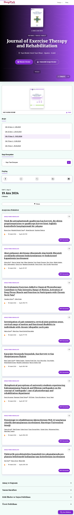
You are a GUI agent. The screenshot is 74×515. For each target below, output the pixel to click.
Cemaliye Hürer (8, 299)
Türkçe (59, 2)
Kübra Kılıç (7, 262)
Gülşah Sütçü (44, 429)
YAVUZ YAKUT (40, 35)
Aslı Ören (6, 461)
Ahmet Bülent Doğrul (10, 362)
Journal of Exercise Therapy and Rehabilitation (37, 43)
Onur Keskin (50, 360)
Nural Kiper (54, 264)
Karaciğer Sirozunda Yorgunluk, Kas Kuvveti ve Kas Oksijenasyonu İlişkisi (29, 355)
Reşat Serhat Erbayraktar (26, 331)
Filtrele (38, 204)
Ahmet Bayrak (30, 230)
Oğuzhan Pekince (40, 230)
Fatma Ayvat (7, 429)
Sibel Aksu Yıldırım (9, 431)
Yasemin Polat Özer (30, 360)
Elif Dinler (31, 397)
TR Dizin (37, 71)
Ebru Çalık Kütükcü (9, 264)
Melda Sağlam (58, 262)
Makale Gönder (24, 62)
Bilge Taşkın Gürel (9, 360)
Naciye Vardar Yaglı (17, 262)
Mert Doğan (16, 429)
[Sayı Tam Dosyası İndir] (69, 162)
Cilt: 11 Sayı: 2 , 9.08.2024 (13, 141)
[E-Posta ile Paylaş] (68, 178)
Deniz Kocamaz (8, 397)
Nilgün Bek (22, 461)
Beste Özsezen (41, 262)
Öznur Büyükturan (40, 397)
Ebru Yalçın (50, 262)
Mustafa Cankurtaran (23, 362)
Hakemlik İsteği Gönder (48, 62)
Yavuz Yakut (50, 397)
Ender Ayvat (24, 429)
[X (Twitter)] (37, 178)
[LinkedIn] (53, 178)
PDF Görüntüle (64, 240)
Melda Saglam (20, 360)
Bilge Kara (16, 331)
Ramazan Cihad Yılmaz (20, 397)
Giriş (66, 2)
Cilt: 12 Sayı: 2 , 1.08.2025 (13, 127)
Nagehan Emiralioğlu (28, 264)
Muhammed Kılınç (54, 429)
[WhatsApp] (21, 178)
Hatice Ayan (7, 331)
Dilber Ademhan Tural (30, 262)
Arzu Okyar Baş (41, 360)
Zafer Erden (18, 299)
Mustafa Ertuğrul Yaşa (17, 230)
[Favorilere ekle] (69, 216)
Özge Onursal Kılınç (34, 429)
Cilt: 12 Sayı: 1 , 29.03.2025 (13, 132)
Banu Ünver (14, 461)
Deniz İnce (19, 264)
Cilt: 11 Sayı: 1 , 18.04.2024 (13, 146)
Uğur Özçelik (47, 264)
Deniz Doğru (39, 264)
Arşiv (4, 119)
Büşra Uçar (7, 230)
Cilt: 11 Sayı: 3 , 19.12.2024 (13, 136)
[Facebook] (5, 178)
